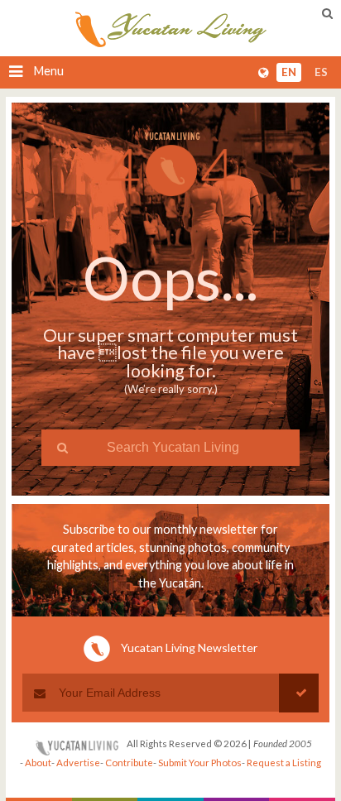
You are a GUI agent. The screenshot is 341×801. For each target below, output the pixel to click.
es (321, 72)
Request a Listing (284, 762)
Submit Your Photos (200, 762)
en (288, 72)
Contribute (129, 762)
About (38, 762)
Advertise (78, 762)
